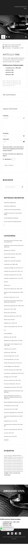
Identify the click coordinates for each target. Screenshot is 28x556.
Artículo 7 (10, 455)
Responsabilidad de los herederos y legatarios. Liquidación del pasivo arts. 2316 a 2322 (13, 397)
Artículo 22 (6, 461)
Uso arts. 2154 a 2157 (9, 433)
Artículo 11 (11, 457)
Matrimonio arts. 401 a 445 (10, 337)
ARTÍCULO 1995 (9, 70)
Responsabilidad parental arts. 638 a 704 (13, 402)
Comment (5, 115)
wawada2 (6, 440)
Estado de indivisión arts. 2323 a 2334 (12, 316)
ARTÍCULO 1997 (9, 72)
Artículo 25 (20, 461)
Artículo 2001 (11, 85)
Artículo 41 (20, 468)
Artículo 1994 (5, 82)
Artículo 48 (15, 471)
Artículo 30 (6, 465)
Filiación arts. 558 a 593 (9, 319)
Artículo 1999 (18, 84)
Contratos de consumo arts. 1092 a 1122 (13, 271)
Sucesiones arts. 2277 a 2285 (11, 409)
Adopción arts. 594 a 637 (9, 250)
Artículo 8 (15, 455)
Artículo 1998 (11, 84)
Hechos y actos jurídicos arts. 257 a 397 (13, 326)
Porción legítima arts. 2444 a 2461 (11, 366)
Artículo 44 (15, 469)
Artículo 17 (20, 458)
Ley (5, 330)
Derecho (6, 281)
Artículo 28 (15, 463)
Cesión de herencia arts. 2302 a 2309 (12, 254)
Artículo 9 (19, 455)
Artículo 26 (6, 463)
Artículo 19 (11, 460)
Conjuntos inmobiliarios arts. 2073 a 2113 (13, 268)
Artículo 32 (15, 465)
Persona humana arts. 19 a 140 (11, 356)
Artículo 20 (15, 460)
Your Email (6, 139)
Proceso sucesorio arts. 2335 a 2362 (12, 380)
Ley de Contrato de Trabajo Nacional (12, 221)
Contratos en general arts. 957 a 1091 (12, 274)
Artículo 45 (20, 469)
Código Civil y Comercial (9, 257)
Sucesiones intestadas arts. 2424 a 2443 (13, 412)
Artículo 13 (21, 457)
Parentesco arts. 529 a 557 (10, 349)
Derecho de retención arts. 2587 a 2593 (13, 288)
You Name (5, 133)
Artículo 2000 (5, 85)
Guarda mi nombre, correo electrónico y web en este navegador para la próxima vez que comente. (13, 148)
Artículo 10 (6, 457)
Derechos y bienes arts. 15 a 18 (11, 297)
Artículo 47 (11, 471)
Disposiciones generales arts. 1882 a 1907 (14, 305)
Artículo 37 (20, 466)
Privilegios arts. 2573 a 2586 (10, 376)
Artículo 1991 (5, 81)
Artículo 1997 (5, 84)
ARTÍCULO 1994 (9, 74)
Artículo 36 (15, 466)
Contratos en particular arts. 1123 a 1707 (13, 278)
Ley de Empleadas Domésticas (11, 218)
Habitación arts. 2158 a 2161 (10, 323)
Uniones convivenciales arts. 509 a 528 (13, 429)
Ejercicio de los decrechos (10, 312)
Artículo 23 (11, 461)
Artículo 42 (6, 469)
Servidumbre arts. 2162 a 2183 (11, 405)
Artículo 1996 (18, 82)
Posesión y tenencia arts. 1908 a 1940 (13, 370)
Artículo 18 (6, 460)
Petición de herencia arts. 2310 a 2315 (13, 363)
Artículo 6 (6, 455)
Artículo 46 (6, 471)
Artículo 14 (6, 458)
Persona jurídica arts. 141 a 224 (11, 359)
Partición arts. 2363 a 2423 (10, 352)
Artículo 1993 (18, 81)
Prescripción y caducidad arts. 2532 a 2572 (14, 373)
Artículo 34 (6, 466)
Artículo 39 (11, 468)
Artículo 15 (11, 458)
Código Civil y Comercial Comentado (12, 44)
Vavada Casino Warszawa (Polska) (12, 209)
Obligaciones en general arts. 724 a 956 (13, 340)
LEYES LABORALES (8, 333)
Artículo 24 (15, 461)
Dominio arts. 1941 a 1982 (10, 309)
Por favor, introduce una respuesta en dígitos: (13, 154)
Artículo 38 (6, 468)
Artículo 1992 (11, 81)
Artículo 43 (11, 469)
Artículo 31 (11, 465)
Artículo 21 (20, 460)
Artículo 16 (15, 458)
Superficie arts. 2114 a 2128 (10, 421)
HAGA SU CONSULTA (13, 497)
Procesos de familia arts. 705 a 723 (12, 384)
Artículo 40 (15, 468)
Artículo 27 (11, 463)
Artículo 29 (20, 463)
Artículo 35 (11, 466)
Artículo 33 (20, 465)
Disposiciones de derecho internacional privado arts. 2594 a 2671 (13, 301)
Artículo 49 (20, 471)
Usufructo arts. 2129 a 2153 (10, 436)
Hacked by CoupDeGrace (10, 202)
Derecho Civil (7, 285)
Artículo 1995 (11, 82)
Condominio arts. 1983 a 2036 (13, 68)
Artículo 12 (16, 457)
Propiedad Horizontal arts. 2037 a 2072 (13, 387)
